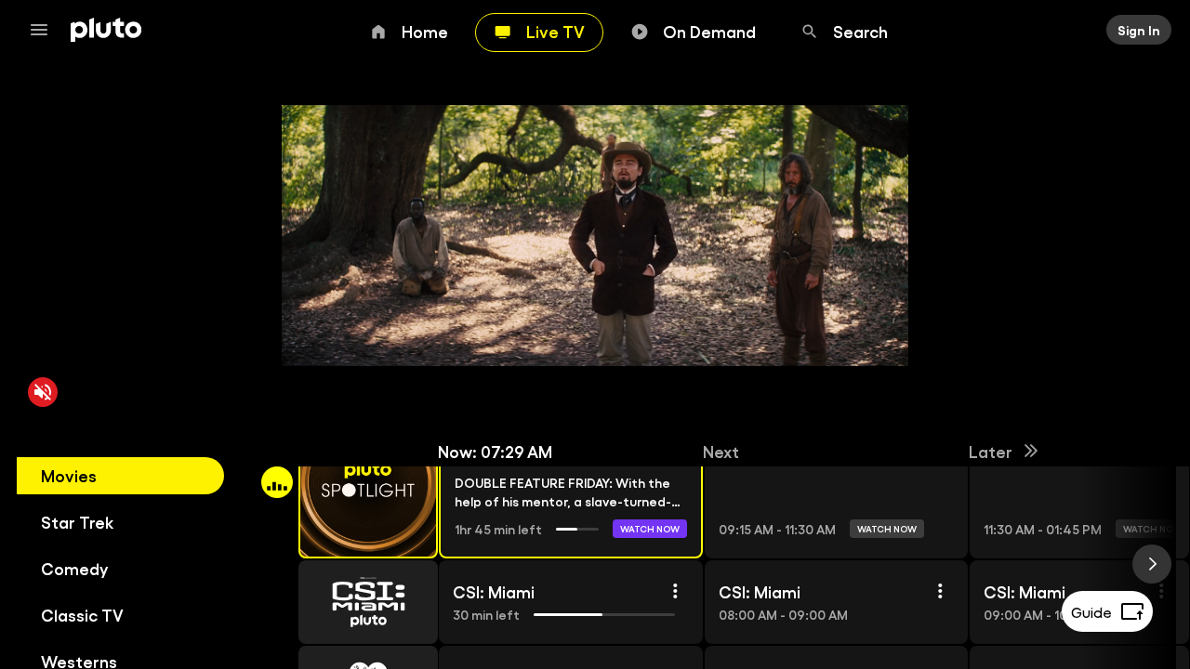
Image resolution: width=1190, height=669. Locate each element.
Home (425, 30)
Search (860, 30)
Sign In (1138, 29)
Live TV (555, 30)
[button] (347, 482)
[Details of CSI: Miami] (674, 591)
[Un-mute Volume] (43, 392)
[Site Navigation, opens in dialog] (45, 30)
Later (990, 450)
